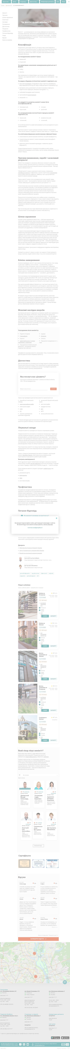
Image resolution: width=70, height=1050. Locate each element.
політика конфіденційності (35, 527)
